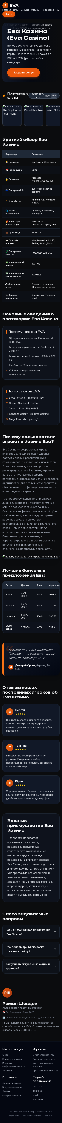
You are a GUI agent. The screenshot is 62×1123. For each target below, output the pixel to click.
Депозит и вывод (11, 1083)
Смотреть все (38, 95)
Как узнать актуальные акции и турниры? (31, 966)
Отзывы (35, 10)
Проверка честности (44, 1059)
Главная (6, 10)
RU (58, 10)
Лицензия (7, 1070)
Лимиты (6, 1091)
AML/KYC (49, 1116)
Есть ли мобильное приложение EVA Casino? (31, 932)
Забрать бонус (23, 72)
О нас (5, 1055)
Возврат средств (11, 1095)
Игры (16, 10)
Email (35, 1095)
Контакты (38, 1099)
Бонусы (25, 10)
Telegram (37, 1090)
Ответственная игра (43, 1055)
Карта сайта (14, 1116)
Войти (8, 14)
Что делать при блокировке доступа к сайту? (31, 949)
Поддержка (48, 10)
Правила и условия (12, 1059)
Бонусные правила (12, 1087)
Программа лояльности (45, 1070)
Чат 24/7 (37, 1086)
